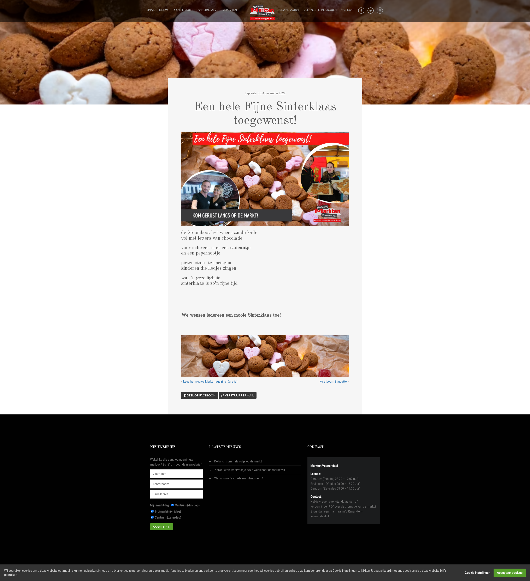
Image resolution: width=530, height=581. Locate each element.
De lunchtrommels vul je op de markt (238, 461)
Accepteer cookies (510, 573)
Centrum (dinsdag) (187, 505)
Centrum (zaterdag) (168, 517)
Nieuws (164, 10)
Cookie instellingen (477, 573)
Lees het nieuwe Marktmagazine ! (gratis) (210, 381)
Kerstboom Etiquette (333, 381)
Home (151, 10)
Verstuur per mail (239, 395)
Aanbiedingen (184, 10)
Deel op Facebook (200, 395)
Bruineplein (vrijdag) (168, 511)
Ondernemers (208, 10)
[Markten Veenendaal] (262, 11)
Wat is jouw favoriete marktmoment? (238, 478)
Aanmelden (161, 526)
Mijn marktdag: (160, 505)
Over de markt (288, 10)
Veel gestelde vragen (320, 10)
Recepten (230, 10)
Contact (347, 10)
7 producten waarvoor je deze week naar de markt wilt (249, 470)
